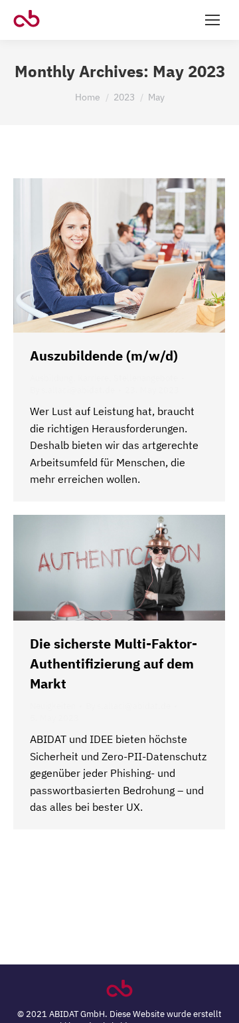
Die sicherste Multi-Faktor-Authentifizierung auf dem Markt (113, 663)
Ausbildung (51, 378)
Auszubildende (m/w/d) (104, 356)
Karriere (93, 378)
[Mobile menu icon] (212, 20)
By (72, 390)
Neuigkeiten (53, 706)
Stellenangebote (146, 378)
